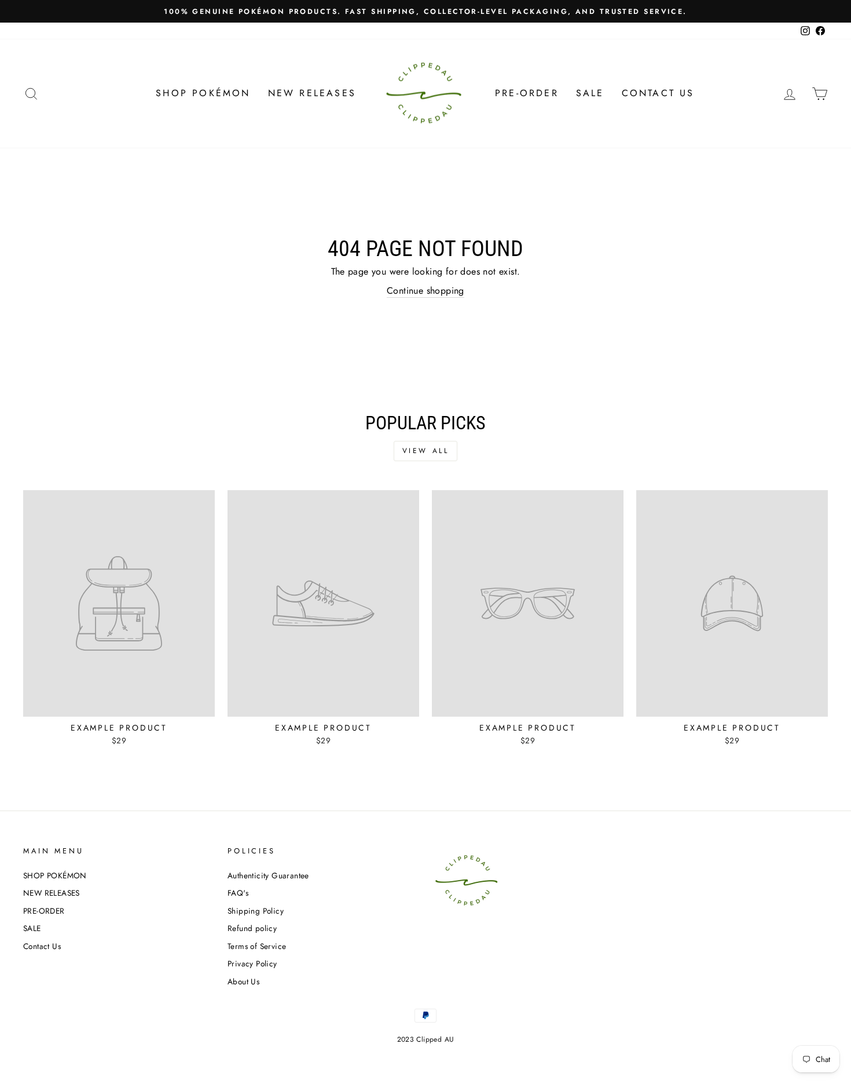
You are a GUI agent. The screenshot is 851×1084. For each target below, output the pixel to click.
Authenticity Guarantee (268, 875)
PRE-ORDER (527, 93)
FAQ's (238, 893)
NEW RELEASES (312, 93)
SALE (590, 93)
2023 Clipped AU (425, 1039)
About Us (243, 981)
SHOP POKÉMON (203, 93)
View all (425, 451)
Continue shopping (425, 290)
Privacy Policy (252, 963)
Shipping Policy (256, 911)
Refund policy (252, 928)
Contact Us (658, 93)
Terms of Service (257, 946)
